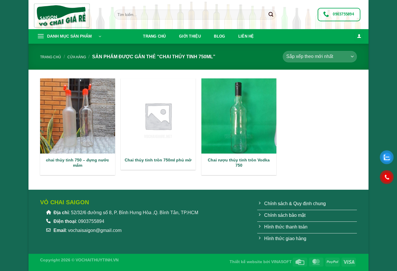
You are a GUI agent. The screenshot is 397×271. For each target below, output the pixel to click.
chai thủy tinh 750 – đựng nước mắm (77, 163)
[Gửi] (271, 15)
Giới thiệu (190, 36)
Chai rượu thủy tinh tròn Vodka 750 (239, 163)
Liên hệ (246, 36)
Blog (219, 36)
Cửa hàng (76, 57)
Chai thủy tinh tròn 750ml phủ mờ (158, 160)
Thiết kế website (246, 261)
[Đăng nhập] (359, 36)
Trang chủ (154, 36)
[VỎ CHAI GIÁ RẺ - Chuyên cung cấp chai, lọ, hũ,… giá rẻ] (69, 14)
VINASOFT (281, 261)
